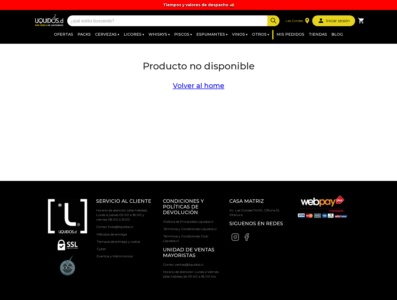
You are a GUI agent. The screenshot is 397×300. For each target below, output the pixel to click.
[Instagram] (235, 240)
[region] (198, 5)
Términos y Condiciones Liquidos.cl (190, 229)
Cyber (101, 249)
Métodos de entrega (112, 234)
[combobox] (168, 20)
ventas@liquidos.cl (189, 264)
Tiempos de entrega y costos (118, 242)
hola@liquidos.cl (120, 227)
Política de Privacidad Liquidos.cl (188, 222)
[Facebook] (247, 240)
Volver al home (198, 86)
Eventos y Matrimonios (115, 256)
